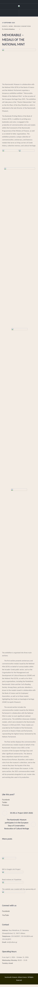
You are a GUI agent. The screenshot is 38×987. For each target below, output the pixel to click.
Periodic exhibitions (22, 26)
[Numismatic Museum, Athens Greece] (19, 6)
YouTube (5, 915)
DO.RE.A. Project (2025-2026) (21, 813)
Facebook (6, 800)
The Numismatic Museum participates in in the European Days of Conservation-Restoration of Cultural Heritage (16, 824)
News (11, 26)
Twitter (4, 802)
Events (5, 26)
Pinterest (5, 805)
